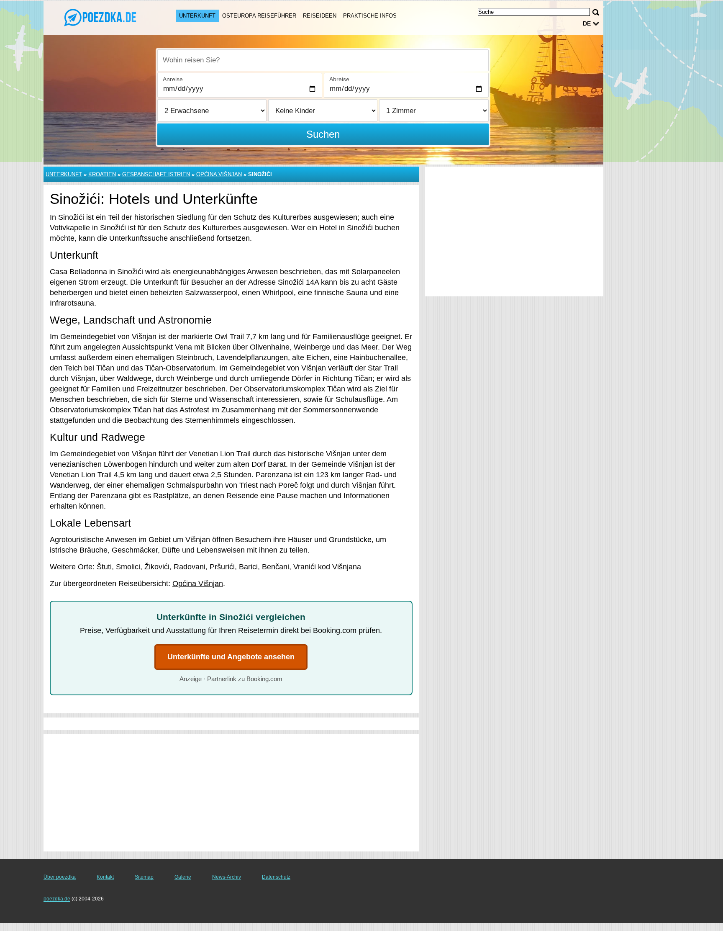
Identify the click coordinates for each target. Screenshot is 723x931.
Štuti (104, 567)
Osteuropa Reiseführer (259, 16)
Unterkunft (197, 16)
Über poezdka (60, 877)
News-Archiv (226, 877)
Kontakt (105, 877)
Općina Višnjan (219, 174)
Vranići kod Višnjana (327, 567)
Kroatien (102, 174)
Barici (248, 567)
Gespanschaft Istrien (156, 174)
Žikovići (156, 567)
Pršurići (222, 567)
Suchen (323, 134)
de (587, 23)
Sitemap (144, 877)
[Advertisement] (231, 792)
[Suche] (595, 12)
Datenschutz (276, 877)
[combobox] (323, 60)
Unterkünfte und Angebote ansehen (231, 657)
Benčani (275, 567)
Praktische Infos (370, 16)
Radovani (189, 567)
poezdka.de (57, 899)
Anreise (173, 79)
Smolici (128, 567)
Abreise (339, 79)
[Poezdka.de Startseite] (101, 17)
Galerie (182, 877)
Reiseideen (319, 16)
